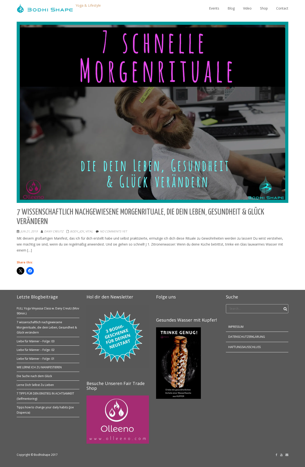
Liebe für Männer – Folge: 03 (36, 341)
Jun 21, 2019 (29, 231)
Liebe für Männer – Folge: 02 (36, 350)
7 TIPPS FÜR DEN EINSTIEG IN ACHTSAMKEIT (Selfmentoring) (45, 396)
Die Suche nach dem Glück (34, 376)
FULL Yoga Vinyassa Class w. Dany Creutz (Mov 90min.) (48, 311)
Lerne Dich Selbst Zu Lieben (35, 385)
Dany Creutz (53, 231)
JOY (81, 231)
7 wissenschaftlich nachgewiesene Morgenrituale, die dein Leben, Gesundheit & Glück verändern (47, 327)
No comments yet (113, 231)
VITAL (89, 231)
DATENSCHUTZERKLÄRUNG (246, 337)
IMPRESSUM (236, 327)
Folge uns (166, 297)
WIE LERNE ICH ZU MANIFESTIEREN (39, 367)
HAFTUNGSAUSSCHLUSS (244, 347)
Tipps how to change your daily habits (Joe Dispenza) (45, 410)
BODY (74, 231)
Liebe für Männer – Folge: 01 (36, 359)
